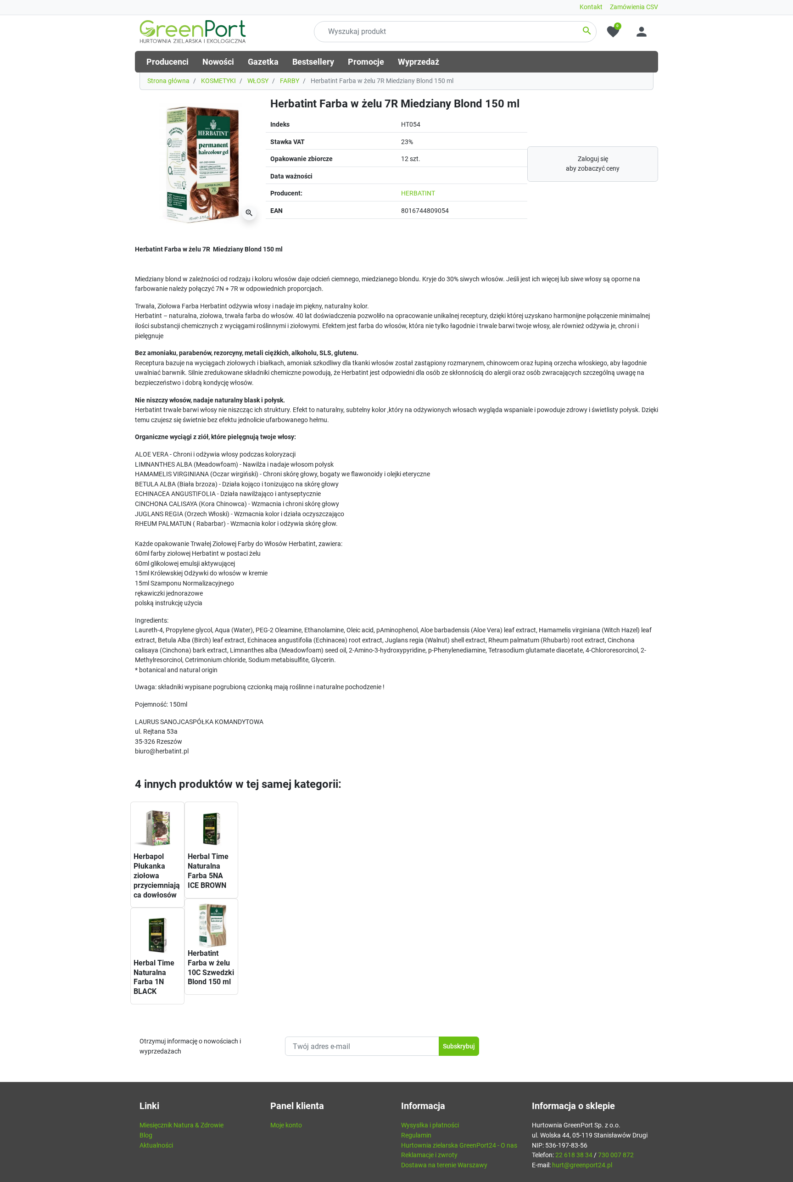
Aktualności (156, 1145)
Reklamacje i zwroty (429, 1155)
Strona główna (168, 81)
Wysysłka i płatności (430, 1125)
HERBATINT (418, 193)
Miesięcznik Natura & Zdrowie (181, 1125)
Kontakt (591, 7)
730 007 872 (616, 1155)
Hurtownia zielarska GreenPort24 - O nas (459, 1145)
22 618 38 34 (573, 1155)
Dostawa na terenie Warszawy (444, 1165)
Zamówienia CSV (634, 7)
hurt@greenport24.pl (582, 1165)
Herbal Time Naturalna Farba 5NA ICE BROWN (208, 870)
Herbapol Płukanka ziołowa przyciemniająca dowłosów (157, 875)
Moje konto (286, 1125)
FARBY (289, 81)
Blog (146, 1135)
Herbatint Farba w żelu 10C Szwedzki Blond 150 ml (211, 967)
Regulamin (416, 1135)
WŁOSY (257, 81)
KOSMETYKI (218, 81)
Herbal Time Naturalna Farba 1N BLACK (154, 977)
